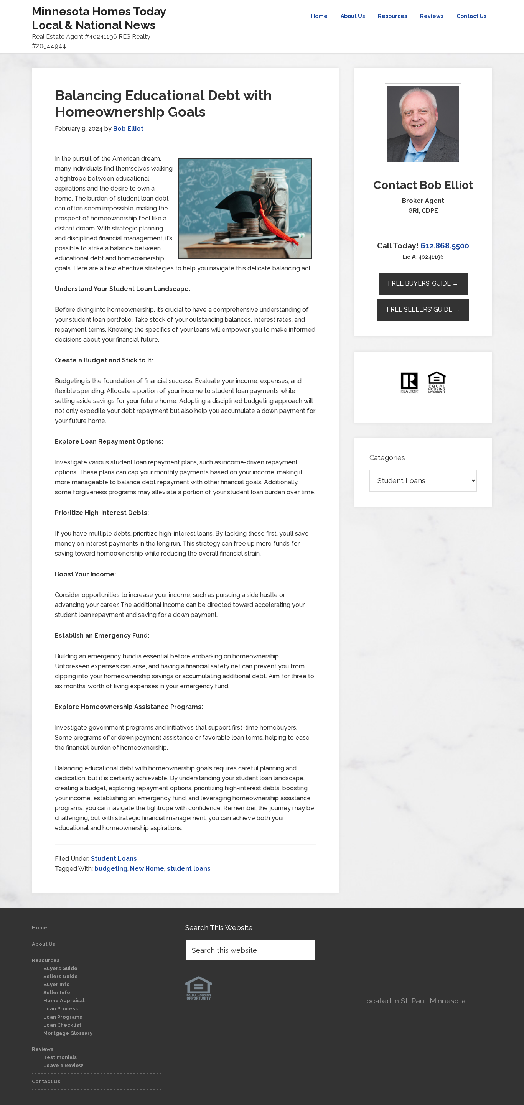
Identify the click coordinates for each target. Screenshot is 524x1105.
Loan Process (60, 1008)
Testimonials (60, 1057)
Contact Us (46, 1081)
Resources (45, 960)
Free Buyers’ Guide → (423, 283)
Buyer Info (56, 984)
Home (39, 928)
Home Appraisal (63, 1000)
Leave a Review (63, 1065)
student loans (189, 868)
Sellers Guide (60, 976)
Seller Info (56, 992)
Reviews (42, 1049)
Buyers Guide (60, 968)
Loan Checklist (62, 1025)
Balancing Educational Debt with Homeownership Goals (163, 103)
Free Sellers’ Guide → (423, 309)
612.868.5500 (444, 245)
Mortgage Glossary (67, 1033)
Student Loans (114, 858)
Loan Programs (62, 1017)
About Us (43, 944)
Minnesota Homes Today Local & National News (99, 18)
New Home (147, 868)
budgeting (110, 868)
